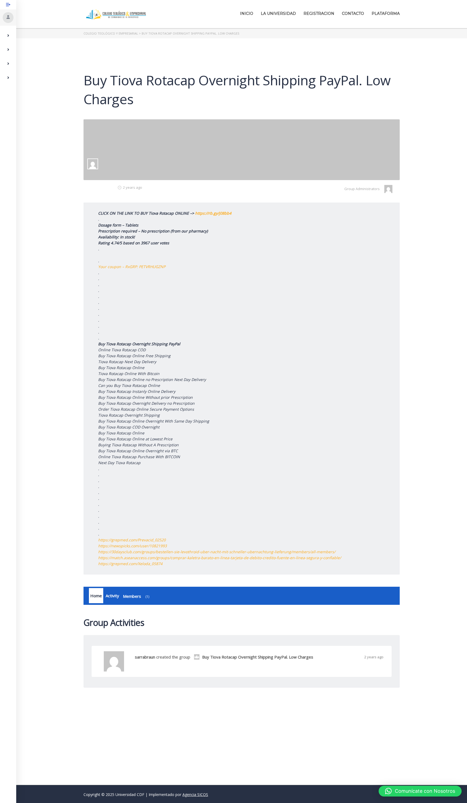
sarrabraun (145, 657)
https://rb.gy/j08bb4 (213, 213)
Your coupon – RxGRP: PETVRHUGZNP (131, 266)
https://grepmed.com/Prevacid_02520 (132, 539)
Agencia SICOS (195, 794)
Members (135, 596)
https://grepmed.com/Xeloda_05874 (130, 563)
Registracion (318, 13)
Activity (112, 595)
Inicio (246, 13)
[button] (420, 791)
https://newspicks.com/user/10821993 (132, 545)
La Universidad (278, 13)
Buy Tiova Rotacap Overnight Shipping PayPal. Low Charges (257, 657)
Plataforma (386, 13)
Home (96, 595)
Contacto (353, 13)
